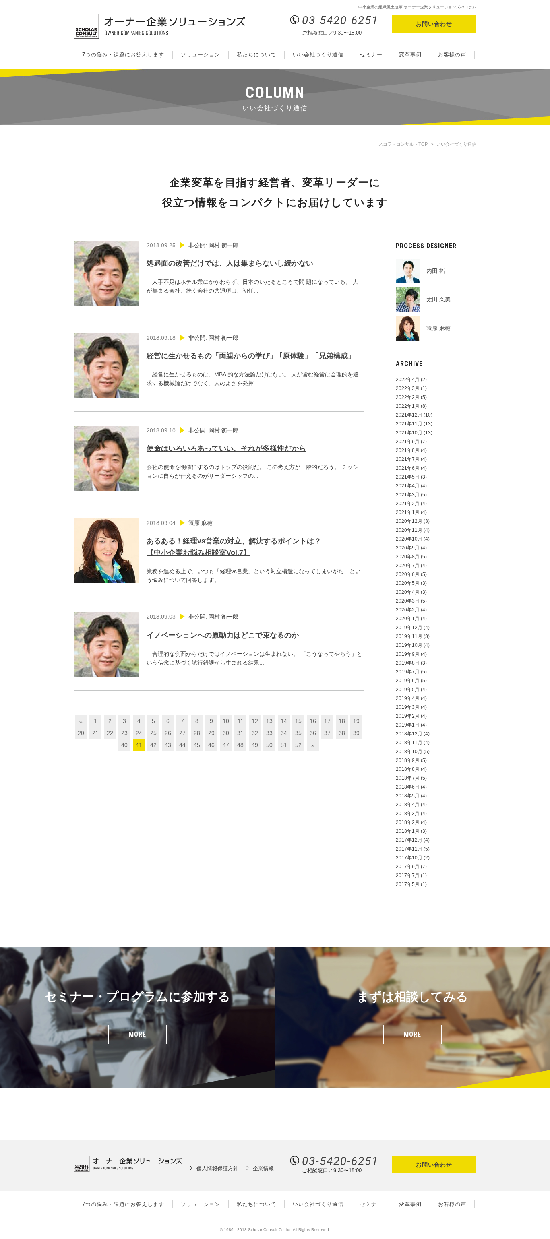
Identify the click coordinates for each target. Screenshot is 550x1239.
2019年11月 (409, 636)
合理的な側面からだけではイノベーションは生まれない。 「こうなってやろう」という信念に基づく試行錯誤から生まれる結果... (254, 639)
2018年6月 (408, 787)
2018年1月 (408, 831)
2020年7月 (408, 565)
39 (356, 733)
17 (327, 721)
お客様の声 (452, 55)
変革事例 (410, 55)
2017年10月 (409, 858)
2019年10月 (409, 645)
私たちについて (256, 55)
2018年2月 (408, 822)
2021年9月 (408, 441)
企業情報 (263, 1168)
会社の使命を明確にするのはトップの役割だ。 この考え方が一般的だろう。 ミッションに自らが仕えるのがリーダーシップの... (252, 453)
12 (255, 721)
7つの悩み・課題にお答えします (123, 55)
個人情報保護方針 (217, 1168)
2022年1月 (408, 406)
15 (298, 721)
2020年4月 (408, 592)
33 (269, 733)
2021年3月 (408, 495)
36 (313, 733)
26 (168, 733)
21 (95, 733)
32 (255, 733)
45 (197, 745)
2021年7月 (408, 459)
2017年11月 (409, 849)
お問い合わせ (434, 24)
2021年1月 (408, 512)
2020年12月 (409, 521)
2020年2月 (408, 610)
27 (182, 733)
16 (313, 721)
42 (153, 745)
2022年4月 (408, 379)
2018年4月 (408, 804)
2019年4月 (408, 698)
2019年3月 (408, 707)
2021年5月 (408, 477)
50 (269, 745)
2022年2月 (408, 397)
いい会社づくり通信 (318, 55)
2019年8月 (408, 663)
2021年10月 (409, 433)
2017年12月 (409, 840)
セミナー (371, 55)
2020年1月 (408, 619)
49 (255, 745)
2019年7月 (408, 672)
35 (298, 733)
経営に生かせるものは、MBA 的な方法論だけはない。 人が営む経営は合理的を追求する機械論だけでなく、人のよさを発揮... (253, 361)
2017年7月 (408, 875)
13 (269, 721)
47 (226, 745)
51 (284, 745)
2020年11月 (409, 530)
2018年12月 (409, 734)
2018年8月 (408, 769)
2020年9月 (408, 548)
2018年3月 (408, 813)
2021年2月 (408, 503)
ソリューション (200, 55)
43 (168, 745)
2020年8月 (408, 557)
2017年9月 (408, 866)
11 (241, 721)
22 (110, 733)
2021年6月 (408, 468)
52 (298, 745)
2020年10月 (409, 539)
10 (226, 721)
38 (342, 733)
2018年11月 (409, 742)
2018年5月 (408, 796)
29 (211, 733)
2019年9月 (408, 654)
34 (284, 733)
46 (211, 745)
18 (342, 721)
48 (240, 745)
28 (197, 733)
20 (81, 733)
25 (153, 733)
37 (327, 733)
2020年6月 (408, 574)
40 (124, 745)
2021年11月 (409, 424)
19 (356, 721)
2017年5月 (408, 884)
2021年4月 (408, 486)
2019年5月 (408, 689)
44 (182, 745)
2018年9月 (408, 760)
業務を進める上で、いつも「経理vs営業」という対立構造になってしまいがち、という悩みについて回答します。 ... (254, 551)
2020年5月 (408, 583)
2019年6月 (408, 681)
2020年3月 (408, 601)
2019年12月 (409, 627)
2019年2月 (408, 716)
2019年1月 (408, 725)
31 (240, 733)
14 (284, 721)
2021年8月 (408, 450)
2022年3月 (408, 388)
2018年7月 (408, 778)
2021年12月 (409, 415)
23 (124, 733)
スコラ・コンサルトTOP (403, 144)
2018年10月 (409, 751)
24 (139, 733)
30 (226, 733)
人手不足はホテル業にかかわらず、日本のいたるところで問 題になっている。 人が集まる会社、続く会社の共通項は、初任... (252, 268)
